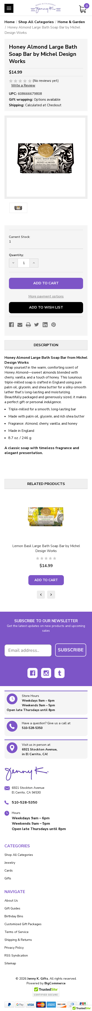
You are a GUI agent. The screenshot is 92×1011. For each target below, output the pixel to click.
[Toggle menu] (8, 8)
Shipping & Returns (18, 940)
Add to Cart (46, 580)
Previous (41, 595)
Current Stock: (19, 239)
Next (51, 595)
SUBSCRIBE (71, 650)
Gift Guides (12, 908)
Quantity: (16, 255)
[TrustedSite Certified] (46, 991)
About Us (11, 900)
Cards (8, 870)
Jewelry (9, 863)
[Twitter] (36, 325)
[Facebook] (11, 325)
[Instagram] (46, 673)
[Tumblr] (59, 673)
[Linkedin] (45, 325)
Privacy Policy (14, 948)
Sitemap (10, 963)
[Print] (28, 325)
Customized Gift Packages (23, 924)
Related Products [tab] (46, 483)
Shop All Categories (18, 855)
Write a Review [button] (23, 85)
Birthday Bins (13, 916)
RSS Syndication (16, 955)
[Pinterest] (53, 325)
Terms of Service (16, 932)
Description (46, 345)
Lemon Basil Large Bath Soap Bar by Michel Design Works (46, 548)
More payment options (46, 296)
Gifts (7, 878)
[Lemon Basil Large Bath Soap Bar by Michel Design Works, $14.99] (46, 516)
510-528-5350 (32, 728)
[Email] (19, 325)
